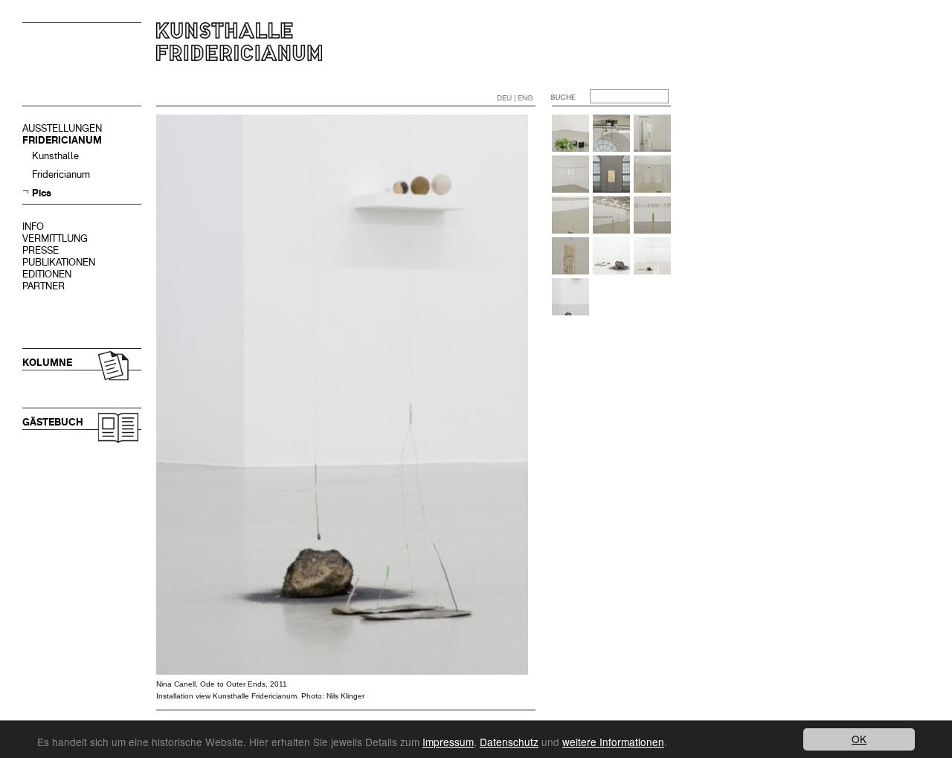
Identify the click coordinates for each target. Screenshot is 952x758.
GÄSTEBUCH (52, 422)
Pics (41, 193)
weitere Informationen (613, 741)
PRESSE (40, 250)
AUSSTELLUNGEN (62, 128)
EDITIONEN (46, 274)
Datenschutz (509, 741)
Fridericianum (61, 174)
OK (859, 738)
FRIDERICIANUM (62, 140)
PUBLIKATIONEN (58, 262)
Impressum (448, 741)
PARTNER (43, 286)
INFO (33, 226)
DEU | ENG (515, 98)
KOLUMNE (47, 362)
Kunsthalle (55, 155)
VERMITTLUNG (55, 238)
